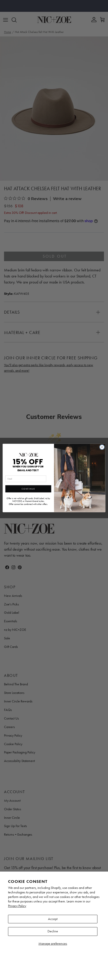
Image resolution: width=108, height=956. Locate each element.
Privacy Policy (17, 906)
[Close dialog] (102, 447)
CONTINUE (28, 489)
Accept (53, 919)
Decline (52, 931)
